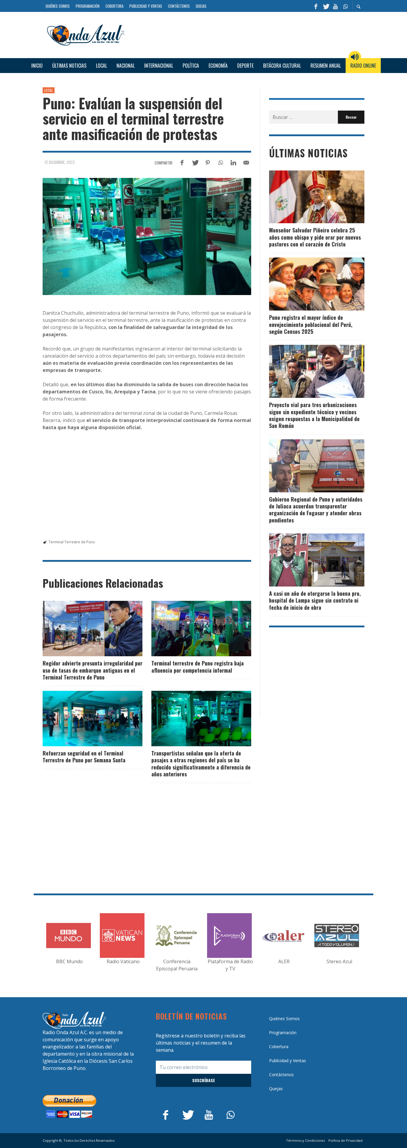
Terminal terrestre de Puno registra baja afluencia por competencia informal (197, 666)
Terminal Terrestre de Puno (72, 541)
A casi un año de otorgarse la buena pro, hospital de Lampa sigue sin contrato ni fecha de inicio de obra (315, 600)
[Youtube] (335, 6)
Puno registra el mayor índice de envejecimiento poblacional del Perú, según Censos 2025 (310, 324)
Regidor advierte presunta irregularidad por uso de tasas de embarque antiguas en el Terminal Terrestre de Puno (92, 670)
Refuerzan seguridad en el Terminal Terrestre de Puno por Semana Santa (84, 756)
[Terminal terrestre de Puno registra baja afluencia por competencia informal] (192, 628)
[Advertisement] (246, 34)
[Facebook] (315, 6)
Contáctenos (281, 1074)
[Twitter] (325, 6)
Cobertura (278, 1046)
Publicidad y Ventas (287, 1060)
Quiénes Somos (284, 1018)
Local (48, 90)
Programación (282, 1032)
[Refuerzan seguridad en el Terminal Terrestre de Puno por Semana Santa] (83, 718)
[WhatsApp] (345, 6)
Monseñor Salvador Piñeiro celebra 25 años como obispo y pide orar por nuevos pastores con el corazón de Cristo (315, 237)
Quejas (276, 1088)
